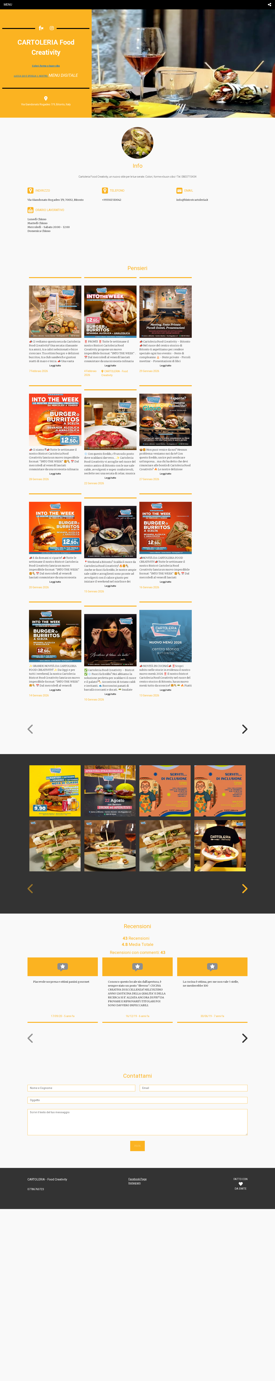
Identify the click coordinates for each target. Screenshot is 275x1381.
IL (31, 76)
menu (8, 4)
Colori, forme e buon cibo (46, 66)
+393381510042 (111, 200)
